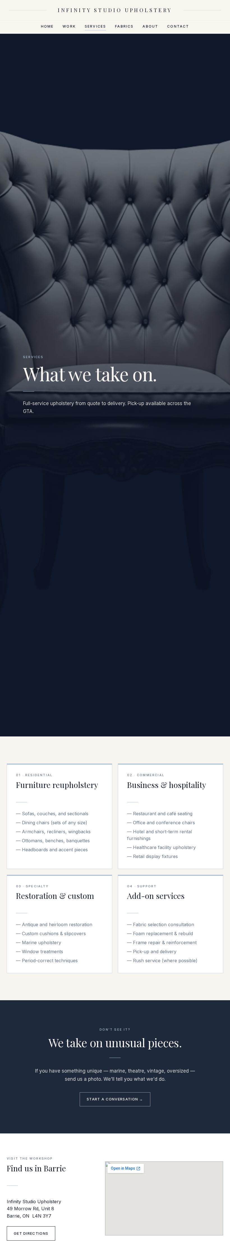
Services (95, 26)
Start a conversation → (115, 1099)
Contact (178, 26)
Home (47, 26)
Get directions (31, 1233)
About (150, 26)
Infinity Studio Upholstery (115, 10)
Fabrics (124, 26)
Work (69, 26)
